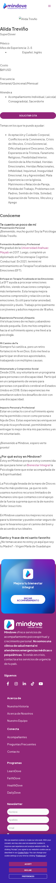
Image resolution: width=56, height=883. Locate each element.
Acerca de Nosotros (20, 713)
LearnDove (14, 771)
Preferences (28, 876)
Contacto (13, 751)
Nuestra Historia (18, 706)
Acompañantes (17, 737)
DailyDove (14, 792)
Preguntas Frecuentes (21, 744)
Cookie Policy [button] (23, 853)
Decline (28, 870)
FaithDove (13, 778)
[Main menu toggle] (49, 5)
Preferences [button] (41, 856)
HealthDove (15, 785)
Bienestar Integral (38, 465)
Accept (28, 864)
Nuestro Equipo (17, 720)
